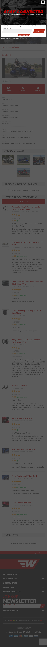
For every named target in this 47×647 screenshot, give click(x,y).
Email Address (7, 28)
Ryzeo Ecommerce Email (13, 38)
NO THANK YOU (23, 35)
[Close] (43, 2)
